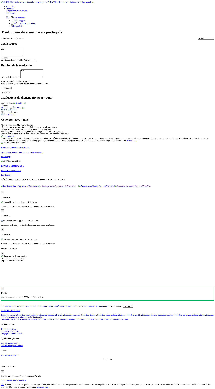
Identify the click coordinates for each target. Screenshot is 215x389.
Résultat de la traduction (10, 77)
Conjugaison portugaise (85, 319)
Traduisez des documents (11, 171)
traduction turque (198, 315)
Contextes (10, 8)
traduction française (55, 315)
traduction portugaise (182, 315)
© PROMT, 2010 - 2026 (10, 311)
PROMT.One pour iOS (10, 343)
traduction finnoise (35, 317)
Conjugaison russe (102, 319)
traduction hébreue (118, 315)
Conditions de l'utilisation (28, 306)
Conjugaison (16, 11)
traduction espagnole (72, 315)
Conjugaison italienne (66, 319)
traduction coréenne (165, 315)
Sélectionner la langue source (12, 38)
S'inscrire (22, 380)
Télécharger (5, 157)
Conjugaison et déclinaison (11, 333)
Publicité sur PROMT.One (70, 306)
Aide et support (19, 20)
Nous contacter (19, 18)
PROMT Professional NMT (15, 147)
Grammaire (10, 13)
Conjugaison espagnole (10, 319)
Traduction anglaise (8, 315)
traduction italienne (88, 315)
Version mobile (102, 306)
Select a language (116, 306)
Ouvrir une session (8, 380)
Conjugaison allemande (47, 319)
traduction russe (23, 315)
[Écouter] (18, 103)
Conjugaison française (119, 319)
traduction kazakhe (133, 315)
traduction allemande (39, 315)
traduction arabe (103, 315)
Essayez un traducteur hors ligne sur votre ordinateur (21, 152)
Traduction (10, 6)
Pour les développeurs (9, 355)
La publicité (18, 26)
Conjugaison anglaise (28, 319)
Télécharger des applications (24, 23)
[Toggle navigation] (93, 2)
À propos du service (9, 306)
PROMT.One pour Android (12, 346)
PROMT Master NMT (12, 165)
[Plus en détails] (7, 136)
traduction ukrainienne (18, 317)
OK (2, 385)
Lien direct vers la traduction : (12, 258)
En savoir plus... (43, 387)
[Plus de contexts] (7, 114)
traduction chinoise (149, 315)
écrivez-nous (132, 140)
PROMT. (69, 2)
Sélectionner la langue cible (12, 60)
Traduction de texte (8, 329)
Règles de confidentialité (49, 306)
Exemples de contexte (9, 331)
